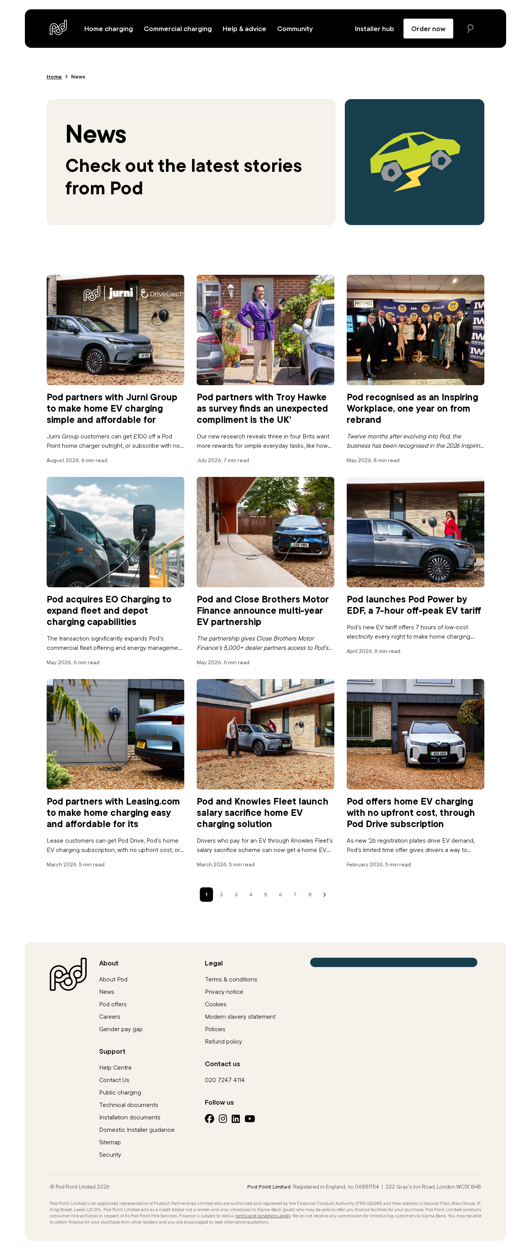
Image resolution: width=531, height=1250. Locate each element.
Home (54, 76)
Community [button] (295, 28)
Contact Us (114, 1080)
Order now (428, 28)
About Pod (113, 979)
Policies (215, 1029)
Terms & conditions (231, 979)
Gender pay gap (121, 1029)
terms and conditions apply (263, 1216)
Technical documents (128, 1105)
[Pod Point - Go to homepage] (58, 27)
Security (110, 1154)
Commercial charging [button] (178, 28)
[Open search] (470, 28)
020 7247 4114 (225, 1080)
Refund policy (223, 1041)
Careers (110, 1016)
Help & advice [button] (244, 28)
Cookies (216, 1004)
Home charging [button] (108, 28)
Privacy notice (224, 991)
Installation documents (130, 1117)
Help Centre (115, 1067)
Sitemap (110, 1142)
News (106, 991)
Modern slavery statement (240, 1016)
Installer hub (374, 28)
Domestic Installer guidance (137, 1129)
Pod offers (113, 1004)
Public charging (120, 1092)
